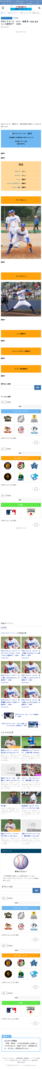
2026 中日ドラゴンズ (7, 18)
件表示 (9, 402)
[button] (39, 411)
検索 (37, 387)
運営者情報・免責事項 (22, 1058)
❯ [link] (39, 442)
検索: (20, 406)
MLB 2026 (34, 1060)
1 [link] (36, 442)
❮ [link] (32, 442)
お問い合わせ (21, 1062)
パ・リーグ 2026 (35, 1058)
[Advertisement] (21, 55)
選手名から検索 (7, 886)
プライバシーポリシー (8, 1058)
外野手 (16, 18)
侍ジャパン (18, 1060)
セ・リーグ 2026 (9, 1060)
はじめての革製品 (10, 1041)
